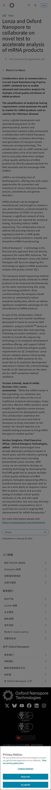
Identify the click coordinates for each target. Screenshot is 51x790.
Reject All (25, 776)
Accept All (25, 784)
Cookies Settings (25, 768)
